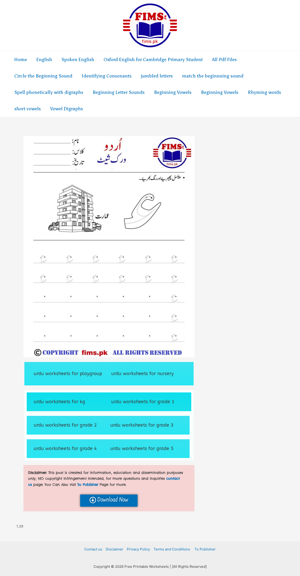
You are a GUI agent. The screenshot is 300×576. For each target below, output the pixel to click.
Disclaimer (114, 549)
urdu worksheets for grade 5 (141, 448)
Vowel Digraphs (66, 108)
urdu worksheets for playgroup (68, 373)
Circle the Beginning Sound (43, 76)
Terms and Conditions (172, 549)
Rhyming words (264, 92)
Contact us (93, 549)
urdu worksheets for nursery (142, 373)
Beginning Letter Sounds (119, 92)
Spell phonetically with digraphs (48, 92)
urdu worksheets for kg (59, 401)
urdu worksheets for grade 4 (65, 448)
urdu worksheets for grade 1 (142, 401)
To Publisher (205, 549)
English (44, 59)
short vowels (27, 108)
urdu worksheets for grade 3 (141, 425)
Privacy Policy (138, 549)
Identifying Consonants (106, 76)
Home (20, 59)
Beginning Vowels (172, 92)
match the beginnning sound (213, 76)
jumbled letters (157, 76)
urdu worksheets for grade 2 (65, 425)
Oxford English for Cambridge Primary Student (153, 59)
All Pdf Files (224, 59)
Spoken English (77, 59)
